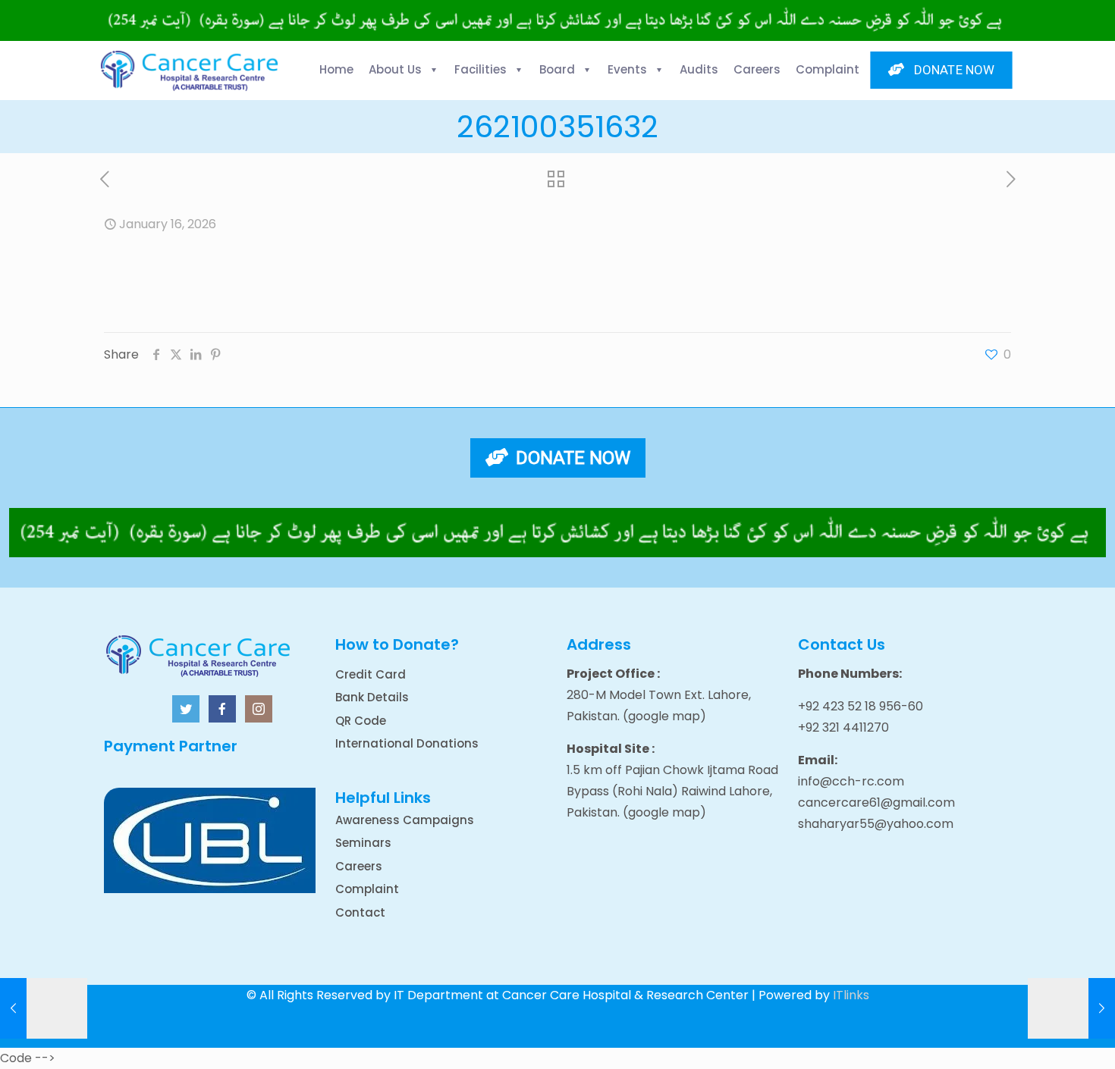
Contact (360, 912)
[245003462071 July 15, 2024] (1071, 1008)
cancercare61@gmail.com (876, 802)
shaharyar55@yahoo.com (875, 823)
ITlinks (851, 995)
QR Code (360, 721)
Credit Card (370, 674)
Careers (358, 866)
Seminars (363, 843)
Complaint (367, 889)
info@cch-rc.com (851, 781)
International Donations (407, 743)
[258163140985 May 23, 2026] (43, 1008)
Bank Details (372, 697)
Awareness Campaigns (404, 820)
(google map (661, 716)
